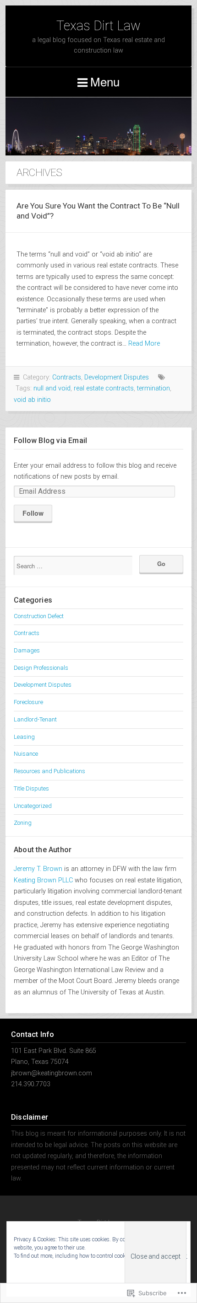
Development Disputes (116, 377)
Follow (33, 513)
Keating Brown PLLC (43, 880)
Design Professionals (41, 667)
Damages (27, 650)
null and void (52, 388)
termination (153, 388)
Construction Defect (39, 616)
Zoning (23, 822)
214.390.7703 (30, 1084)
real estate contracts (104, 388)
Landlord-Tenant (35, 719)
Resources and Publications (49, 771)
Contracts (66, 377)
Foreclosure (28, 702)
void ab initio (32, 400)
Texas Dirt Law (98, 25)
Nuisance (26, 753)
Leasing (24, 736)
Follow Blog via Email (50, 440)
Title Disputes (31, 788)
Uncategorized (33, 805)
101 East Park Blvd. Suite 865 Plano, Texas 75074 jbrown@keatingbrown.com (53, 1062)
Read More (144, 343)
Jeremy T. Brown (38, 869)
